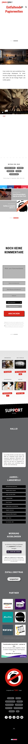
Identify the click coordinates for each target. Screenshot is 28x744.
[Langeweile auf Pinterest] (22, 717)
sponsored (19, 704)
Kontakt (19, 701)
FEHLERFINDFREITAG (7, 379)
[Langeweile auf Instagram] (14, 717)
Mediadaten (9, 704)
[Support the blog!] (14, 411)
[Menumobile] (22, 7)
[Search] (26, 7)
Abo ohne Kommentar (14, 306)
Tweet (3, 187)
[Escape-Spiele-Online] (20, 630)
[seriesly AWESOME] (20, 604)
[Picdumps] (7, 630)
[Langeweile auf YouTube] (18, 717)
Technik (20, 168)
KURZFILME (20, 379)
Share (10, 187)
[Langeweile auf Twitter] (10, 717)
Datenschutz (18, 707)
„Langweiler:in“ (12, 546)
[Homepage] (11, 2)
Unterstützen (10, 701)
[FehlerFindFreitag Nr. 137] (8, 389)
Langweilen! (14, 579)
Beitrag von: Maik (14, 164)
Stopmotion (14, 174)
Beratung (9, 707)
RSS (18, 711)
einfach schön (10, 168)
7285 (16, 690)
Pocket (24, 187)
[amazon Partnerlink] (7, 604)
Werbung (10, 171)
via (4, 116)
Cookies (11, 711)
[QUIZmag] (20, 617)
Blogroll (11, 698)
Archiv (18, 698)
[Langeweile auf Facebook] (6, 717)
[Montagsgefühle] (8, 366)
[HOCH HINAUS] (14, 728)
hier (5, 325)
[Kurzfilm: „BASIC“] (20, 388)
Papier (18, 171)
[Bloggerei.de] (14, 739)
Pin (17, 187)
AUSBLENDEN (16, 40)
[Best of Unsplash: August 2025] (20, 367)
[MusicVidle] (7, 617)
